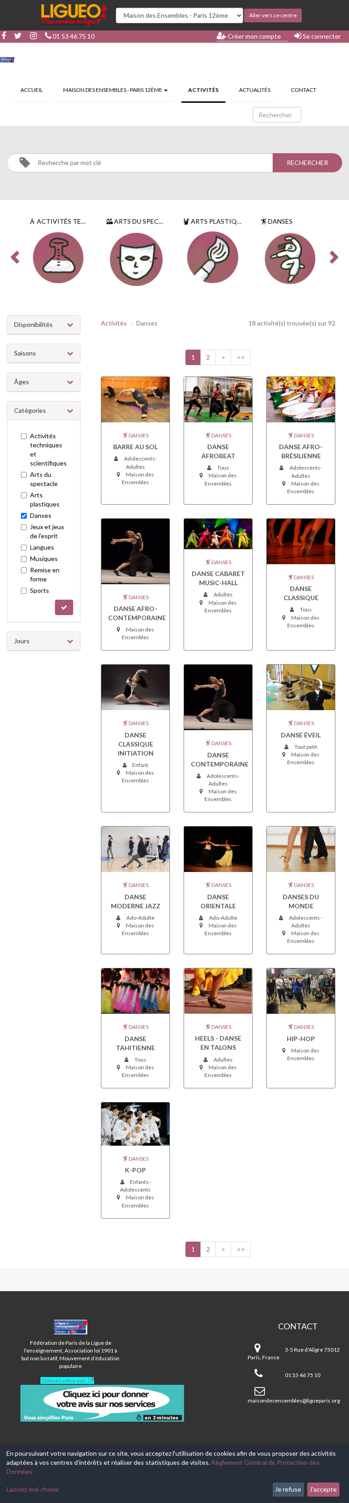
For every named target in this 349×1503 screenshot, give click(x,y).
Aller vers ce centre (273, 15)
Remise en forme (45, 574)
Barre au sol (135, 447)
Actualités (254, 89)
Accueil (31, 89)
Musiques (44, 558)
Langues (42, 547)
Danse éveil (301, 735)
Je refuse (288, 1489)
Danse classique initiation (136, 744)
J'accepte (323, 1489)
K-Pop (135, 1170)
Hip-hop (301, 1038)
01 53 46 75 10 (73, 36)
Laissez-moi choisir (32, 1489)
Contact (303, 89)
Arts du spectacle (44, 479)
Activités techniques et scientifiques (48, 449)
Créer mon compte (253, 36)
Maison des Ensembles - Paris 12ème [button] (113, 89)
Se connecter (321, 36)
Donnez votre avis (64, 1380)
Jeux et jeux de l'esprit (47, 531)
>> (241, 357)
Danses (40, 515)
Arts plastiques (45, 499)
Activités (206, 89)
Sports (39, 590)
